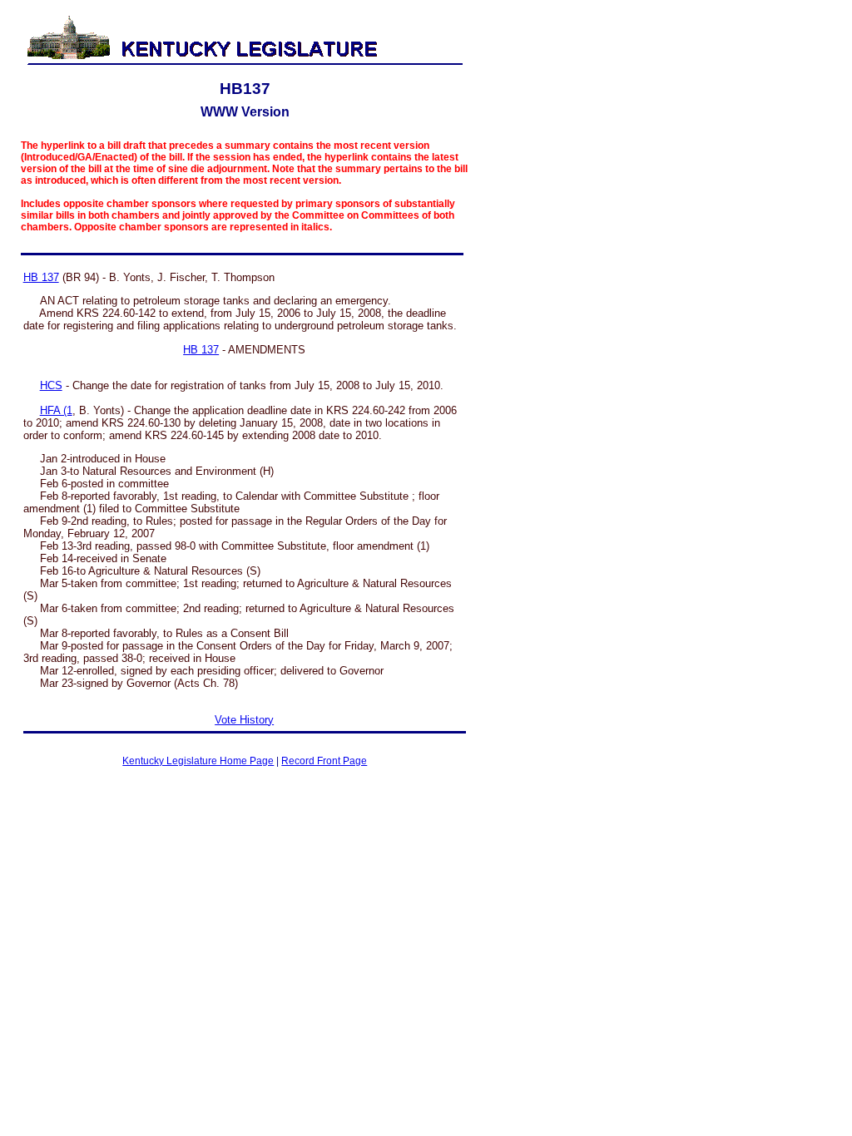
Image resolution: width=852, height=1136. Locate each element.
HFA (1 (56, 410)
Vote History (244, 720)
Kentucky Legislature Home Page (198, 761)
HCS (51, 385)
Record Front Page (324, 761)
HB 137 (41, 277)
